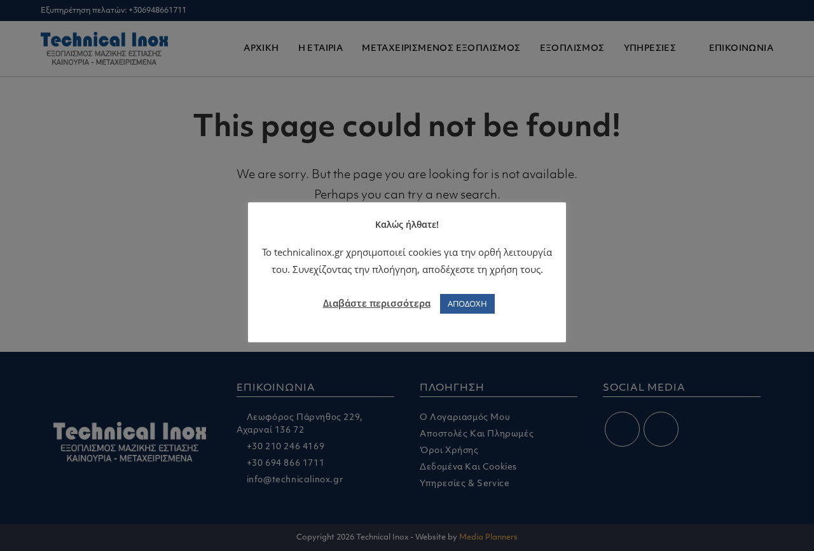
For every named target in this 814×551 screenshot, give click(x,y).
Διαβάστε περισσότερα (377, 302)
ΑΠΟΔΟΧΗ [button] (467, 303)
